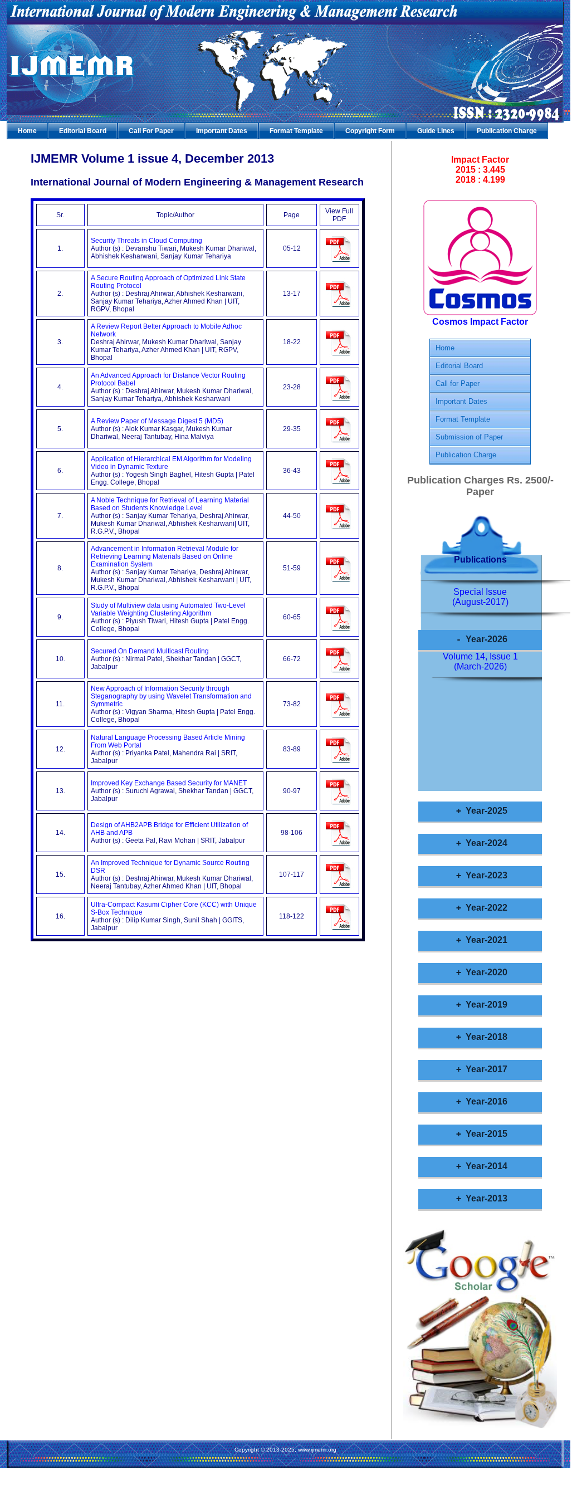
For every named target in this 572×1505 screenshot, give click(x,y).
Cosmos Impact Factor (480, 321)
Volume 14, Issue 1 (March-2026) (480, 661)
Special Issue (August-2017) (480, 597)
